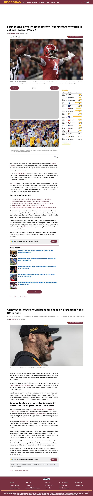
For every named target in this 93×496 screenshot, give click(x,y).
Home (11, 296)
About (12, 482)
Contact (47, 482)
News (23, 2)
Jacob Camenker (14, 33)
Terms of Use (63, 485)
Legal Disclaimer (15, 488)
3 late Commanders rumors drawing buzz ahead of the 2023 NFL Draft (32, 203)
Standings (41, 2)
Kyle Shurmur (25, 227)
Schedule (34, 2)
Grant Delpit (13, 183)
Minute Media (10, 491)
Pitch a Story (29, 485)
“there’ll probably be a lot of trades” (20, 385)
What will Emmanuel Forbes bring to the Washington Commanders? (31, 199)
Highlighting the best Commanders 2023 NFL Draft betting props (30, 201)
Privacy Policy (49, 485)
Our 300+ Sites (63, 482)
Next (54, 88)
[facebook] (81, 2)
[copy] (19, 37)
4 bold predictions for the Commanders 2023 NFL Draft (28, 205)
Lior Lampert (13, 319)
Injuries (53, 2)
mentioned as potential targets (37, 413)
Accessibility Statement (33, 488)
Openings (28, 482)
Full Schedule (66, 143)
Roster (47, 2)
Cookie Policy (79, 485)
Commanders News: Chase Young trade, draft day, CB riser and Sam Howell (34, 207)
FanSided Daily (14, 485)
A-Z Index (48, 488)
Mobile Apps (78, 482)
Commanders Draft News (21, 296)
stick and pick (25, 421)
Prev (14, 88)
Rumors (29, 2)
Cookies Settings (64, 488)
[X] (84, 2)
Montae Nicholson (21, 173)
